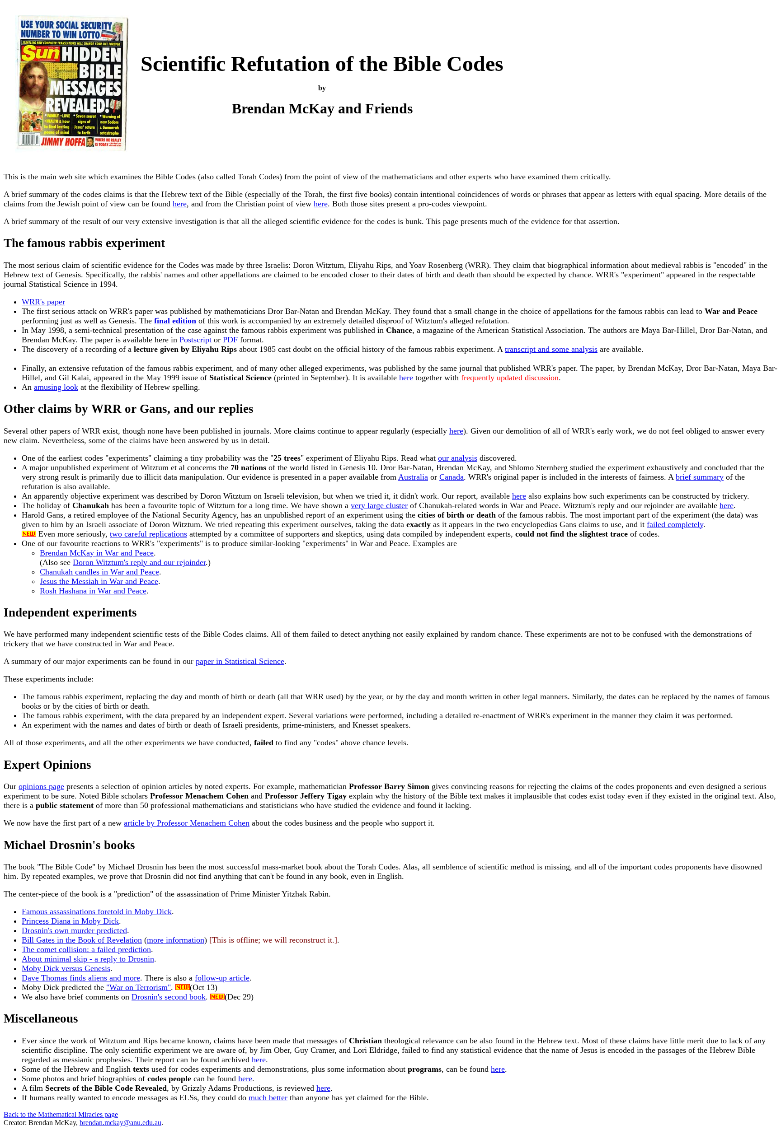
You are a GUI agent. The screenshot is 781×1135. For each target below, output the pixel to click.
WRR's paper (43, 301)
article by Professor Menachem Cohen (186, 822)
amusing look (56, 387)
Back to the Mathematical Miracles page (61, 1114)
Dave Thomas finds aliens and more (81, 977)
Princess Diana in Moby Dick (70, 920)
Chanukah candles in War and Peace (99, 571)
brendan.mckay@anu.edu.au (120, 1122)
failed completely (675, 524)
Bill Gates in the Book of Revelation (82, 939)
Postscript (195, 339)
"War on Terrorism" (138, 987)
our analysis (457, 457)
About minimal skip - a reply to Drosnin (88, 958)
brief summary (700, 476)
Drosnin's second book (169, 996)
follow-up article (222, 977)
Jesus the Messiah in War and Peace (99, 581)
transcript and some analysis (551, 349)
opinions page (41, 786)
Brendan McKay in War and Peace (97, 552)
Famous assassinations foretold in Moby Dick (97, 911)
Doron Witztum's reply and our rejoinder (139, 562)
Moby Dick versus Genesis (66, 968)
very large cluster (379, 505)
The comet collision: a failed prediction (86, 949)
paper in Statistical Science (240, 661)
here (180, 203)
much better (268, 1097)
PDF (230, 339)
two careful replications (148, 533)
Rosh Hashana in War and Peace (93, 590)
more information (175, 939)
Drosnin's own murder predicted (74, 930)
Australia (413, 476)
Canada (451, 476)
